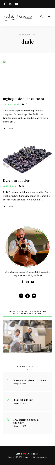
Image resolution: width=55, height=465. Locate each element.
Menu (49, 17)
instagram (11, 4)
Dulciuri (7, 104)
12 (22, 186)
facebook (5, 4)
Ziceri (13, 186)
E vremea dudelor (16, 180)
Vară (16, 104)
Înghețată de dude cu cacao (23, 98)
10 (25, 104)
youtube (17, 4)
